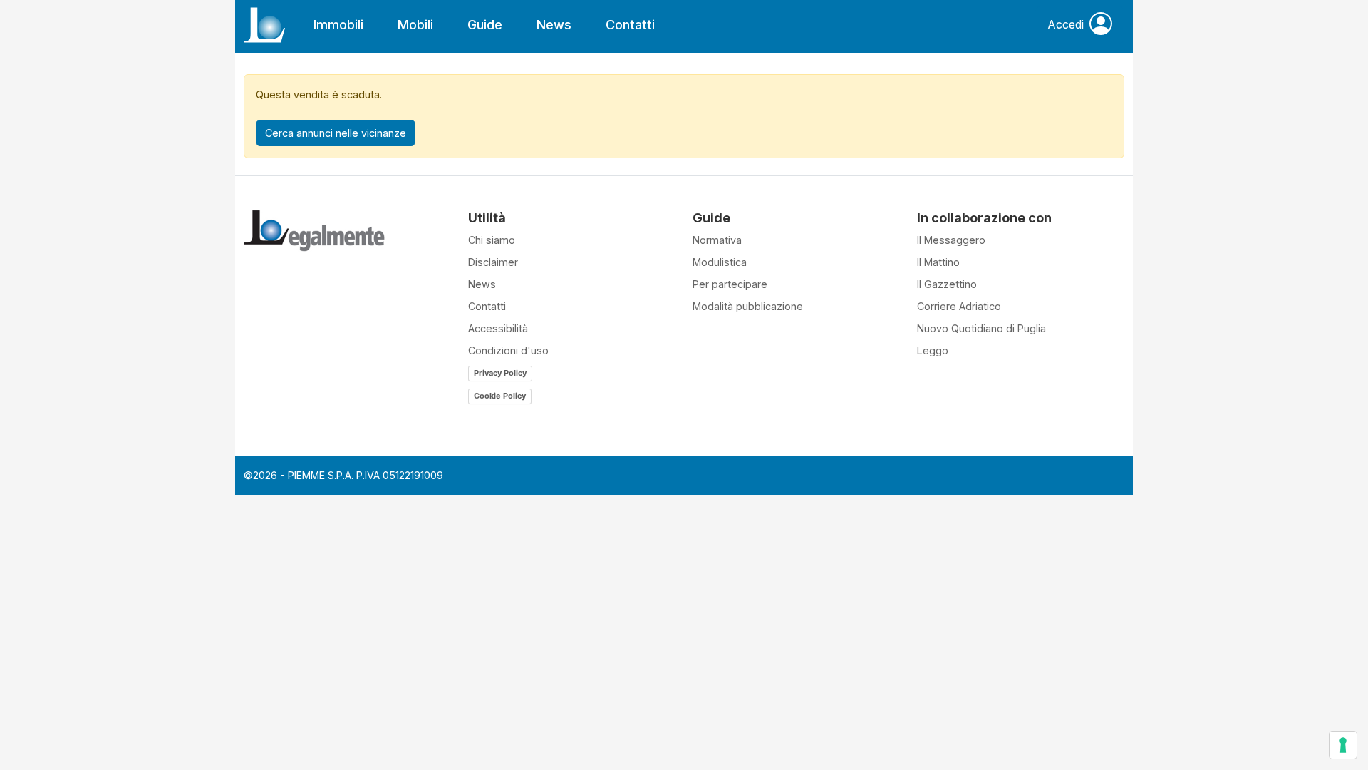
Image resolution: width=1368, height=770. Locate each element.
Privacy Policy (500, 373)
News (554, 24)
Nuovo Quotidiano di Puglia (981, 328)
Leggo (932, 350)
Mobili (415, 24)
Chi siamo (491, 240)
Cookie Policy (500, 396)
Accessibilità (498, 328)
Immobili (338, 24)
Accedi (1065, 24)
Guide (484, 24)
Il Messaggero (951, 240)
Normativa (717, 240)
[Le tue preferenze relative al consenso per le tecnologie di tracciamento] (1343, 745)
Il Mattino (938, 262)
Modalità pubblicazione (748, 306)
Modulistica (720, 262)
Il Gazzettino (947, 284)
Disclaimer (493, 262)
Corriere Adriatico (959, 306)
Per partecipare (730, 284)
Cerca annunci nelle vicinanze (335, 133)
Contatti (630, 24)
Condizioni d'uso (508, 350)
